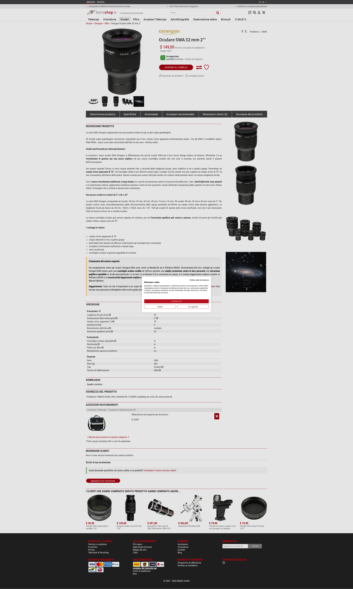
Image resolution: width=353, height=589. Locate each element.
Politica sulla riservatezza (199, 280)
